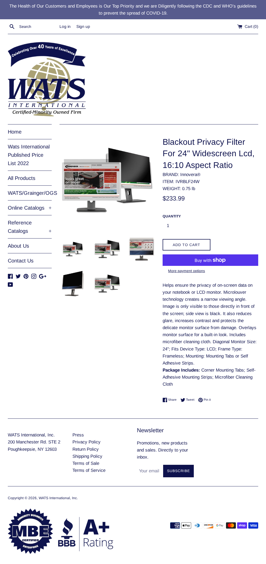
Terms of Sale (85, 463)
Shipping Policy (87, 456)
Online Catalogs (30, 208)
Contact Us (21, 261)
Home (15, 132)
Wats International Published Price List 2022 (29, 155)
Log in (65, 26)
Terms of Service (88, 470)
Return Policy (85, 449)
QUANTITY (172, 216)
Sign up (83, 26)
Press (78, 435)
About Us (18, 246)
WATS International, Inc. (58, 498)
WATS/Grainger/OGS (30, 193)
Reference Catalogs (30, 227)
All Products (21, 178)
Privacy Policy (86, 442)
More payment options (186, 271)
